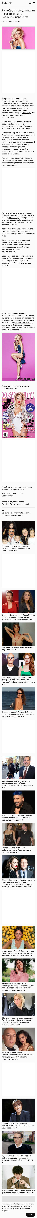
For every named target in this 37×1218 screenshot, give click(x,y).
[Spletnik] (7, 3)
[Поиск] (30, 3)
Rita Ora (9, 504)
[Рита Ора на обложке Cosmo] (18, 415)
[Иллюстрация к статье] (18, 38)
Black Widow (28, 160)
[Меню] (34, 3)
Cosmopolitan (17, 493)
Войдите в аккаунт (10, 513)
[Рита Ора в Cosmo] (18, 357)
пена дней (24, 504)
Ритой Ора (26, 113)
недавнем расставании (12, 126)
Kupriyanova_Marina (16, 502)
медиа (16, 504)
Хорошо (30, 1215)
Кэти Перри (14, 218)
